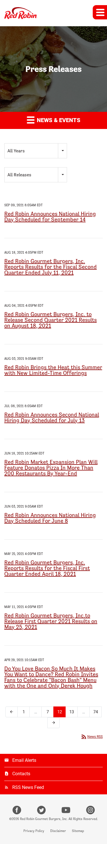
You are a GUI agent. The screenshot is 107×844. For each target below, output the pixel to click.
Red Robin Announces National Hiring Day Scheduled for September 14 (50, 217)
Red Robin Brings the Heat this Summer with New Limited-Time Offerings (53, 370)
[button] (100, 12)
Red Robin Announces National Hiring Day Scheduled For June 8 (50, 518)
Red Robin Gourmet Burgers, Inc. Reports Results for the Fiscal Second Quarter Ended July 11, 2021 (50, 267)
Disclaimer (58, 831)
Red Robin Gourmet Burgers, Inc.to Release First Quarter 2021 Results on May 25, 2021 (50, 621)
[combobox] (35, 150)
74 (95, 711)
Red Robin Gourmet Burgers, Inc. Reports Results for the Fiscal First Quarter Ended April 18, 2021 (47, 568)
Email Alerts (24, 760)
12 (59, 711)
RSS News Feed (28, 787)
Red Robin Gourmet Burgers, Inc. (44, 819)
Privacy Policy (33, 831)
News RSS (91, 737)
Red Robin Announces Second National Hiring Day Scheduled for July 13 (51, 417)
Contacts (21, 773)
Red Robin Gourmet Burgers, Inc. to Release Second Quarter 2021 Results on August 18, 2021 (50, 320)
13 (71, 711)
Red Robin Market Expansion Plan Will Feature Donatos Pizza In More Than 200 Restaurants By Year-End (51, 467)
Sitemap (78, 831)
